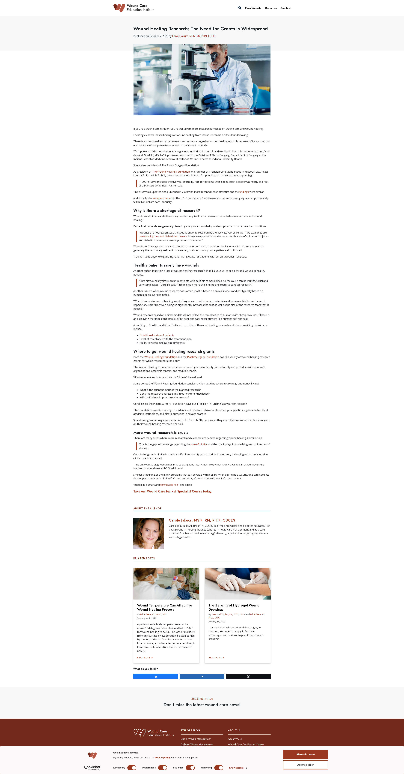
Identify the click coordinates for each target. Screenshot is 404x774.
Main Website (253, 8)
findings (244, 192)
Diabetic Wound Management (197, 744)
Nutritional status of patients (157, 335)
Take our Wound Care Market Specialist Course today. (172, 491)
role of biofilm (199, 444)
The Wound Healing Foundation (171, 171)
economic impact (163, 198)
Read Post (145, 657)
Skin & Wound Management (196, 739)
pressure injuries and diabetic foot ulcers (163, 236)
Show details (236, 767)
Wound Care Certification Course (246, 744)
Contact (286, 8)
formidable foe (169, 484)
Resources (271, 8)
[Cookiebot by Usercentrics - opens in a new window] (92, 767)
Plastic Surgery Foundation (203, 357)
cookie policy (163, 757)
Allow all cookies (305, 754)
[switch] (162, 767)
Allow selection (305, 764)
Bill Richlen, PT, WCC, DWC (153, 614)
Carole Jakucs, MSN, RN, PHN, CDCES (194, 36)
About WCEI (235, 739)
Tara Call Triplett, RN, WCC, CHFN (228, 614)
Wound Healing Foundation (160, 357)
